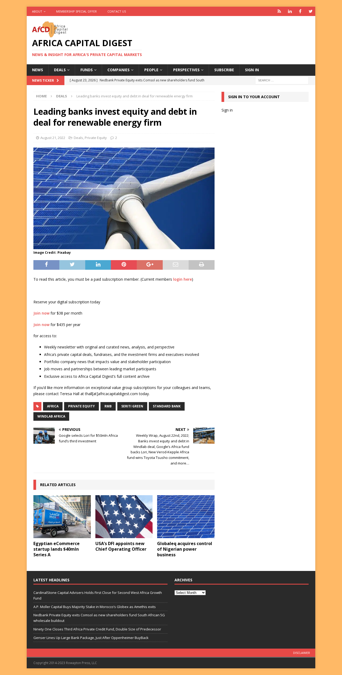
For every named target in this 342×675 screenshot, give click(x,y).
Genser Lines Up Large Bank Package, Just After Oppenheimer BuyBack (91, 637)
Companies (118, 69)
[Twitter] (310, 11)
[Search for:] (282, 79)
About (37, 11)
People (151, 69)
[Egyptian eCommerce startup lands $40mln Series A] (62, 516)
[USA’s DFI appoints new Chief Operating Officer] (124, 516)
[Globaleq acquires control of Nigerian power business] (186, 516)
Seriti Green (132, 406)
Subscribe (224, 69)
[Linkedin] (289, 11)
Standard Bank (167, 406)
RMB (108, 406)
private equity (81, 406)
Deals (60, 69)
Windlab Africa (51, 416)
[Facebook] (300, 11)
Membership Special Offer (76, 11)
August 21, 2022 (52, 137)
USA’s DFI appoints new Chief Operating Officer (120, 546)
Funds (86, 69)
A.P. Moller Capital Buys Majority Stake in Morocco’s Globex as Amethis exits (94, 606)
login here (182, 279)
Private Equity (96, 137)
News (37, 69)
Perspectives (186, 69)
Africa (53, 406)
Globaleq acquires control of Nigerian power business (184, 549)
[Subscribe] (279, 11)
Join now (41, 313)
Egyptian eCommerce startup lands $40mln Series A (56, 549)
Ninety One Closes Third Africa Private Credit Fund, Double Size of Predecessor (97, 629)
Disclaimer (301, 653)
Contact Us (116, 11)
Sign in (252, 69)
